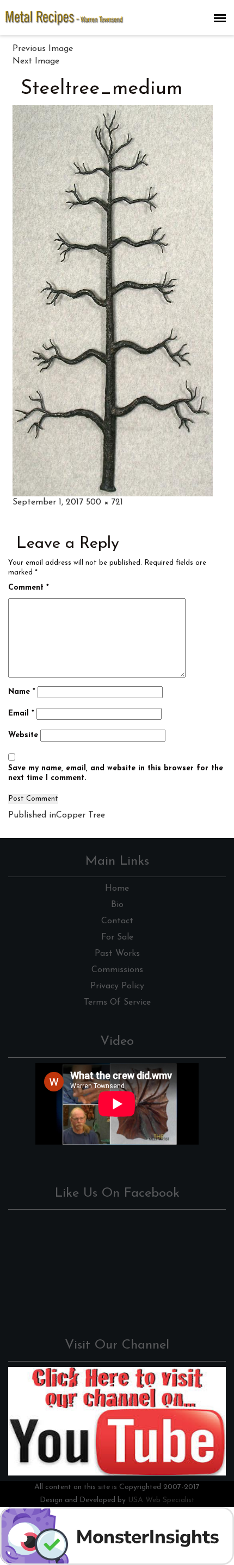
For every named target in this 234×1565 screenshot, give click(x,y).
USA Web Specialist (161, 1500)
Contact (117, 921)
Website (23, 735)
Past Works (117, 953)
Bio (117, 904)
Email (21, 714)
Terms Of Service (117, 1002)
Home (117, 888)
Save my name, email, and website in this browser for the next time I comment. (115, 773)
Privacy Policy (117, 986)
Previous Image (43, 48)
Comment (28, 588)
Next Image (36, 61)
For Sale (117, 937)
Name (21, 692)
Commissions (117, 970)
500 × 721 (104, 502)
